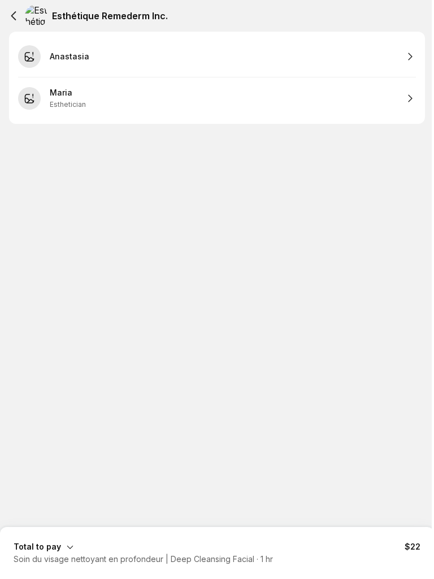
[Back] (13, 15)
